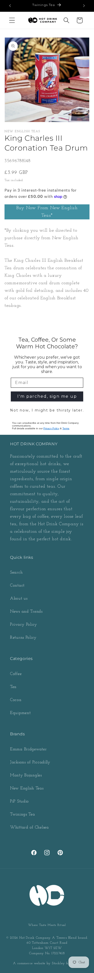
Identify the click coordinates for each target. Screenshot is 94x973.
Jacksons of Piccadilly (30, 762)
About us (19, 598)
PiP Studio (19, 801)
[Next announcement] (83, 5)
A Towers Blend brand (69, 937)
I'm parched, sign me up (47, 396)
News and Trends (26, 611)
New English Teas (27, 788)
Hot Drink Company (34, 937)
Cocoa (16, 700)
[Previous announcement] (10, 5)
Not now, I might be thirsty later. (47, 410)
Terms (65, 428)
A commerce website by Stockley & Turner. (47, 963)
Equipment (20, 713)
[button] (12, 20)
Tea (13, 687)
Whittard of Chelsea (29, 827)
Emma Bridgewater (28, 749)
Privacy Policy (51, 428)
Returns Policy (23, 637)
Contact (17, 585)
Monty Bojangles (26, 775)
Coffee (16, 674)
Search (16, 572)
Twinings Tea (22, 814)
